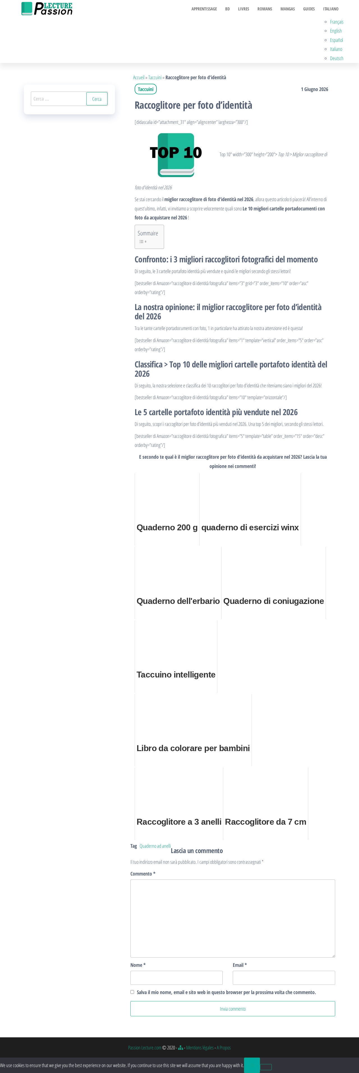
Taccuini (155, 77)
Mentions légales (200, 1047)
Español (336, 40)
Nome (138, 964)
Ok (252, 1065)
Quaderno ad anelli (155, 845)
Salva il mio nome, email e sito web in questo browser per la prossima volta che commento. (226, 992)
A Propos (224, 1047)
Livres (243, 9)
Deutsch (337, 58)
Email (240, 964)
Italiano (331, 9)
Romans (264, 9)
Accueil (138, 77)
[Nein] (266, 1067)
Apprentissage (204, 9)
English (336, 30)
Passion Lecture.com (144, 1047)
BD (227, 9)
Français (337, 21)
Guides (309, 9)
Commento (142, 873)
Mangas (287, 9)
